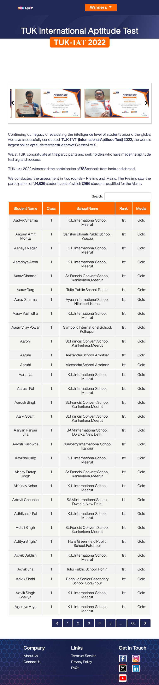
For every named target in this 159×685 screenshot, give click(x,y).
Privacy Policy (81, 661)
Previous (12, 103)
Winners (99, 7)
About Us (31, 655)
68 (133, 623)
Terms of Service (83, 655)
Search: (97, 196)
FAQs (75, 667)
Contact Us (32, 661)
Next (146, 103)
